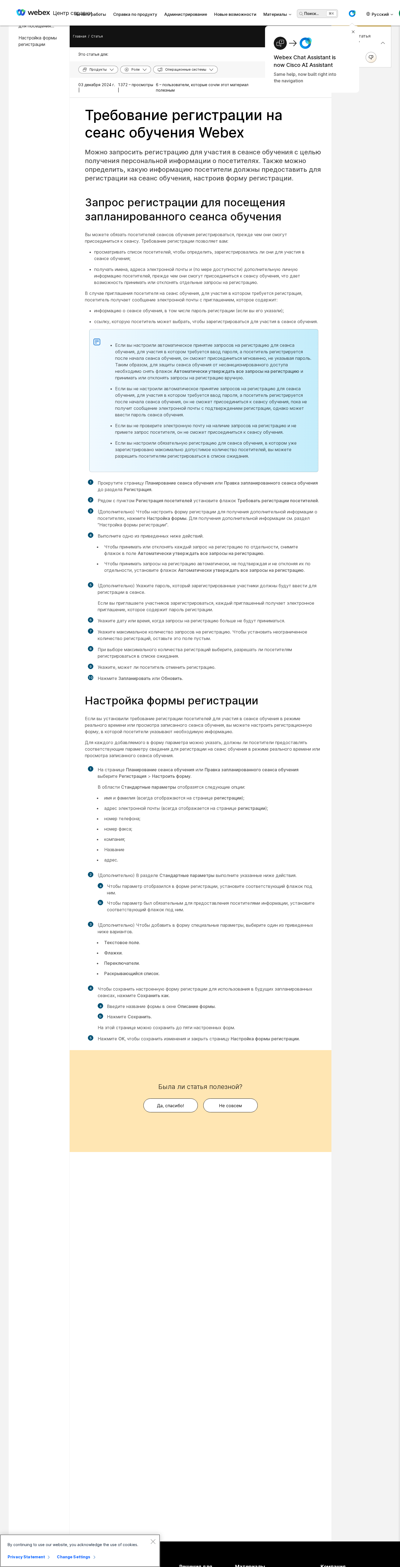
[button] (352, 14)
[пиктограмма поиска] (301, 14)
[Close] (153, 1541)
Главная (79, 36)
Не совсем (230, 1105)
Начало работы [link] (90, 14)
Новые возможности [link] (235, 14)
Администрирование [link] (185, 14)
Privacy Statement (26, 1556)
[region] (80, 1550)
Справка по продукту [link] (135, 14)
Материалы (275, 14)
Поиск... (311, 13)
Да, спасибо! (170, 1105)
